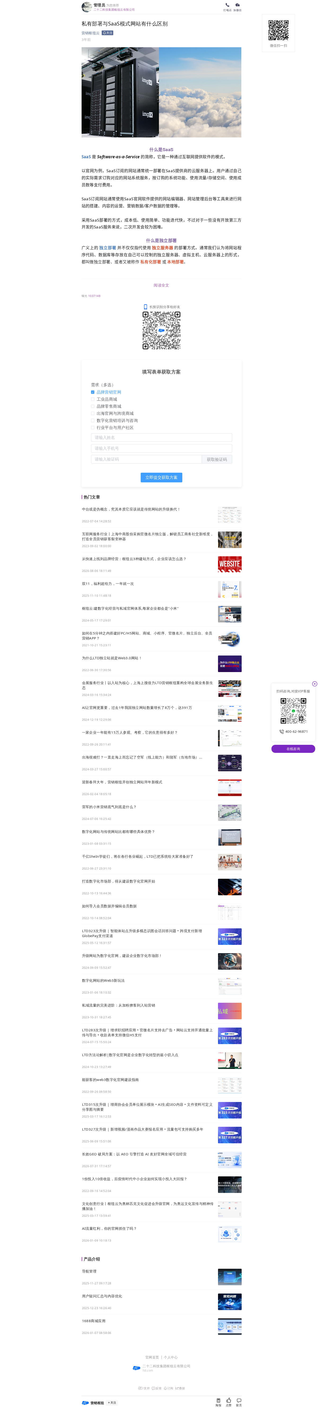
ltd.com (148, 1370)
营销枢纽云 (91, 32)
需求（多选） (103, 384)
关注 (113, 1402)
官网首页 (152, 1357)
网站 (132, 170)
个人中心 (171, 1357)
